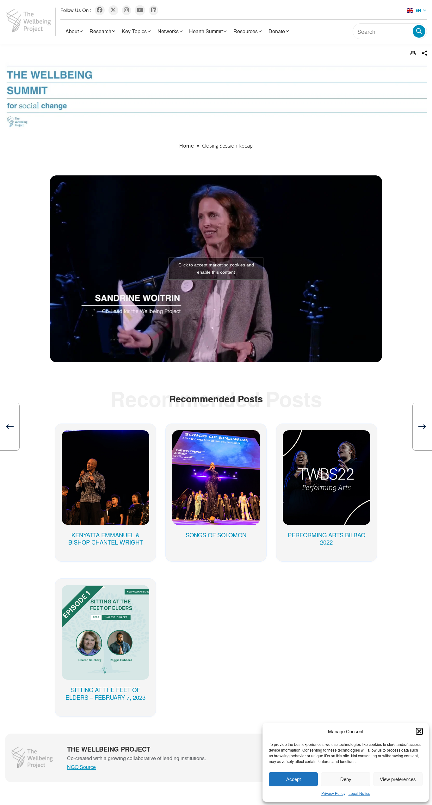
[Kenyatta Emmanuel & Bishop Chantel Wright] (105, 439)
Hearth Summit (206, 31)
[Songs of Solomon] (216, 439)
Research (100, 31)
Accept (293, 779)
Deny (345, 779)
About (72, 31)
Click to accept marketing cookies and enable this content (216, 268)
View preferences (398, 779)
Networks (168, 31)
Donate (276, 31)
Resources (245, 31)
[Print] (413, 53)
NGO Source (81, 767)
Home (186, 145)
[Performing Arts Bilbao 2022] (326, 439)
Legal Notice (359, 793)
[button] (419, 731)
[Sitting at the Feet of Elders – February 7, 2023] (105, 594)
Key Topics (134, 31)
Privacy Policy (333, 793)
